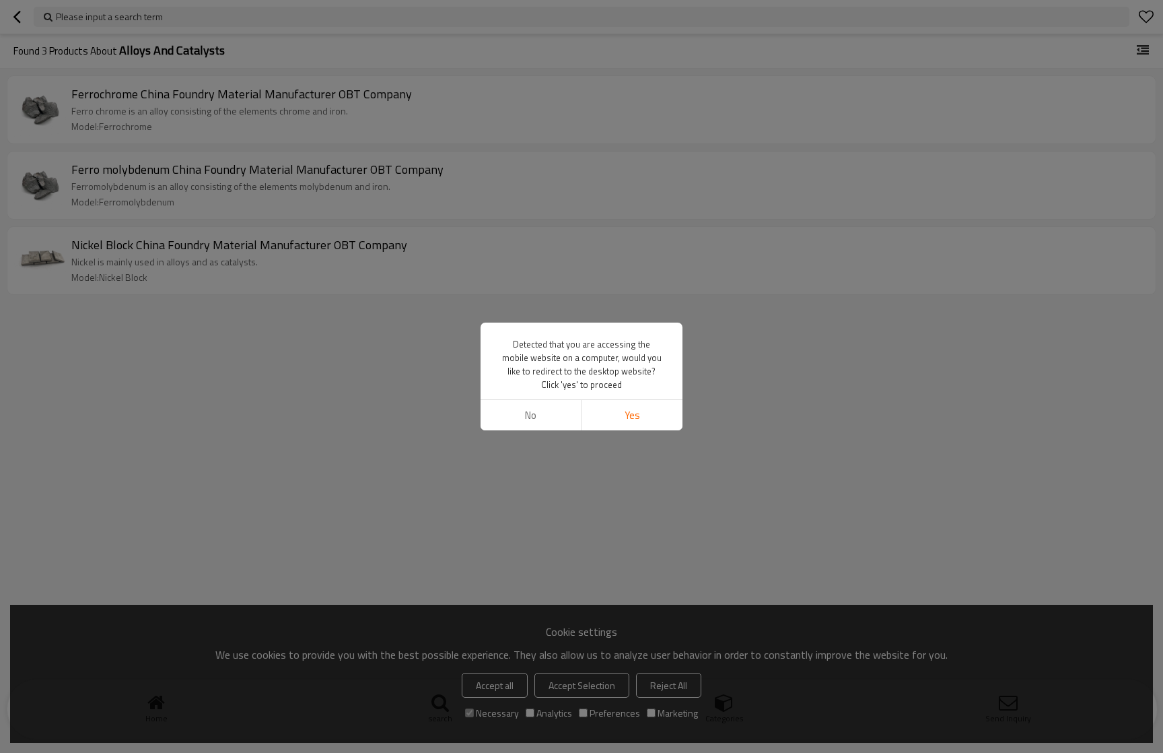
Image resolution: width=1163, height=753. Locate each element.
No (530, 415)
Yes (632, 415)
